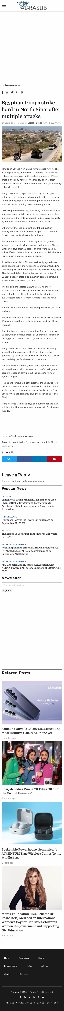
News (6, 958)
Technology (24, 958)
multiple (46, 442)
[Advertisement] (32, 50)
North (54, 442)
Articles (6, 496)
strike (10, 446)
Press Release (9, 517)
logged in (20, 481)
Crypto (7, 974)
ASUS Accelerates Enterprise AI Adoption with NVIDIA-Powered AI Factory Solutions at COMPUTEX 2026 (31, 567)
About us (10, 1003)
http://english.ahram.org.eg (19, 436)
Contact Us (39, 1003)
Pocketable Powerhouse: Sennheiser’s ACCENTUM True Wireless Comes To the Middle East (31, 853)
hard (38, 442)
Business (24, 974)
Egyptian (30, 442)
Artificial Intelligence (14, 544)
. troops (12, 442)
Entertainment (10, 966)
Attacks (21, 442)
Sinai (4, 446)
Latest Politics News (38, 122)
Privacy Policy (52, 1003)
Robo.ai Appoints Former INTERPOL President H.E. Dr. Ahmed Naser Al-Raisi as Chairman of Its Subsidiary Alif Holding (30, 550)
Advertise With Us (24, 1003)
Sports (41, 958)
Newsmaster (13, 85)
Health (29, 966)
